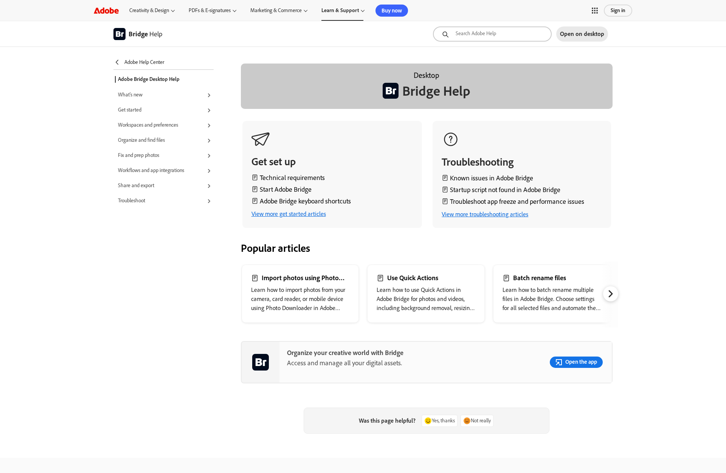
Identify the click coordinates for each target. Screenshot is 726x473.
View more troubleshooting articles (485, 214)
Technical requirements (292, 178)
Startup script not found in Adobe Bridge (505, 190)
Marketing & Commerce (276, 10)
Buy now (392, 10)
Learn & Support (340, 10)
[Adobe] (106, 10)
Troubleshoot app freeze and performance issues (517, 201)
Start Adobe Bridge (286, 189)
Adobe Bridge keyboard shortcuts (305, 201)
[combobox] (492, 34)
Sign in (618, 10)
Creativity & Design (149, 10)
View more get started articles (288, 213)
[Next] (610, 293)
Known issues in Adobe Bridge (491, 178)
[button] (595, 11)
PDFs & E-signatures (210, 10)
